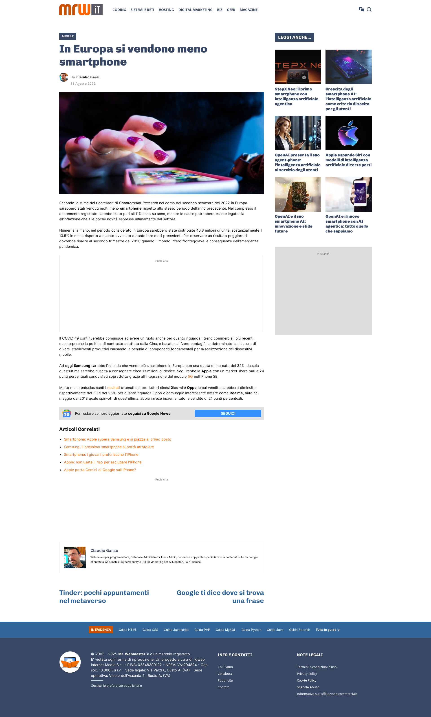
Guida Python (251, 629)
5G (190, 376)
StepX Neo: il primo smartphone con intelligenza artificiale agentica (296, 96)
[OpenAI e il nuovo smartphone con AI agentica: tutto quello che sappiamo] (348, 194)
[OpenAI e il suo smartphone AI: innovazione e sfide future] (298, 194)
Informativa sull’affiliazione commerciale (327, 694)
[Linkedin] (228, 77)
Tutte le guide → (328, 629)
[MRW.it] (81, 9)
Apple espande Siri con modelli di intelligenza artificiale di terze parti (348, 160)
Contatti (224, 687)
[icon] (361, 9)
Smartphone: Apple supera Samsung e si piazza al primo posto (117, 439)
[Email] (259, 77)
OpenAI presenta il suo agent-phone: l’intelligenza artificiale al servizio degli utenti (298, 162)
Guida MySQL (226, 629)
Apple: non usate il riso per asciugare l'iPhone (102, 462)
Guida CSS (150, 629)
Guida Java (275, 629)
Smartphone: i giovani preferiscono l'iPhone (101, 454)
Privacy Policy (307, 673)
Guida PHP (202, 629)
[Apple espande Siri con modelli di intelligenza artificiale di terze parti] (348, 133)
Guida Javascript (176, 629)
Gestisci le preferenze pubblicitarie (116, 685)
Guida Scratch (299, 629)
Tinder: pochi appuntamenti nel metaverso (104, 597)
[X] (218, 77)
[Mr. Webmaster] (70, 662)
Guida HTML (128, 629)
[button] (369, 9)
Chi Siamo (225, 667)
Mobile (68, 36)
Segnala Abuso (308, 687)
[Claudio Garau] (64, 77)
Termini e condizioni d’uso (316, 667)
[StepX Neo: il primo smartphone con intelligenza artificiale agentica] (298, 67)
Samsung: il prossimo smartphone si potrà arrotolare (109, 447)
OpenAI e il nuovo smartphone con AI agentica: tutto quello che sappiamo (346, 224)
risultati (113, 387)
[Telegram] (249, 77)
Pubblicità (225, 680)
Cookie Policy (306, 680)
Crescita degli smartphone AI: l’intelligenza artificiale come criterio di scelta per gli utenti (348, 99)
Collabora (225, 673)
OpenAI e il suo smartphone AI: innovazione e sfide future (293, 224)
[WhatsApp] (238, 77)
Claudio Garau (88, 77)
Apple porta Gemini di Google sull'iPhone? (100, 469)
